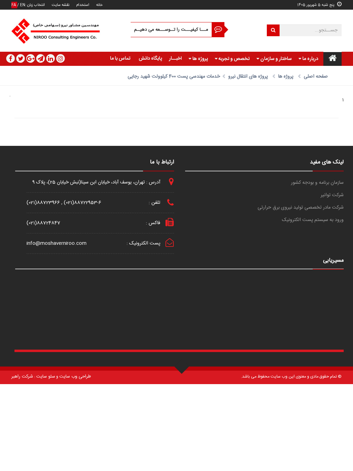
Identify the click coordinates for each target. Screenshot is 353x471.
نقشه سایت (60, 5)
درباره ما (309, 59)
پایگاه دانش (150, 58)
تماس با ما (120, 58)
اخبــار (175, 58)
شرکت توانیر (332, 195)
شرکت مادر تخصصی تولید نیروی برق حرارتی (301, 207)
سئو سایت (45, 376)
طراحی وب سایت (75, 376)
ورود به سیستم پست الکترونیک (313, 220)
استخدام (82, 5)
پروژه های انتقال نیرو (248, 76)
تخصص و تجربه (234, 59)
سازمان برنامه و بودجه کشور (317, 183)
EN (22, 5)
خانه (99, 5)
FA (14, 5)
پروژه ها (199, 59)
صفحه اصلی (316, 76)
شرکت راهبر (22, 376)
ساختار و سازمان (275, 59)
